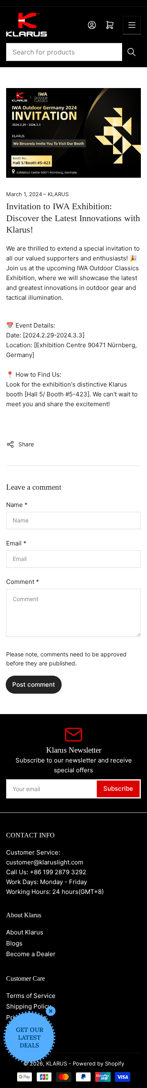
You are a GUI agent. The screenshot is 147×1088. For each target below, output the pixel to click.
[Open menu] (132, 25)
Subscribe (118, 788)
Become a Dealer (31, 954)
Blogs (14, 943)
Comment (22, 582)
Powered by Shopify (98, 1063)
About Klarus (24, 932)
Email (16, 543)
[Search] (131, 52)
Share (26, 444)
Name (17, 505)
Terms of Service (31, 996)
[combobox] (73, 52)
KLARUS (56, 1063)
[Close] (51, 1011)
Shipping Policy (28, 1006)
